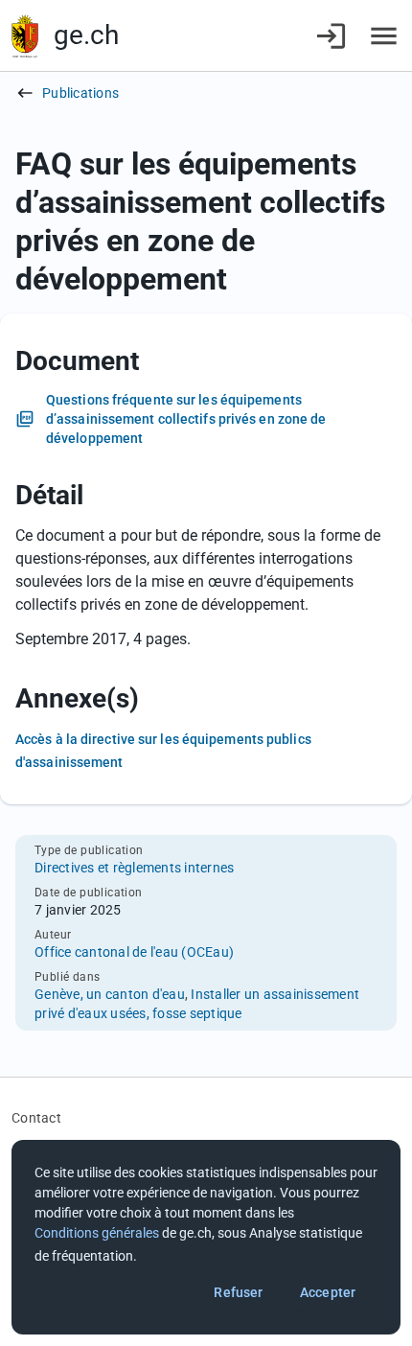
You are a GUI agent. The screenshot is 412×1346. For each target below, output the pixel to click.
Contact (36, 1118)
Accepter (327, 1292)
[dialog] (206, 1237)
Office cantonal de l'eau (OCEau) (134, 952)
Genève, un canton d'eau (109, 994)
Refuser (238, 1292)
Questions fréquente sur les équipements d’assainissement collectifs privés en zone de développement (186, 419)
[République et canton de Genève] (24, 36)
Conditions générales (96, 1233)
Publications (80, 93)
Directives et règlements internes (134, 867)
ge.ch (86, 35)
